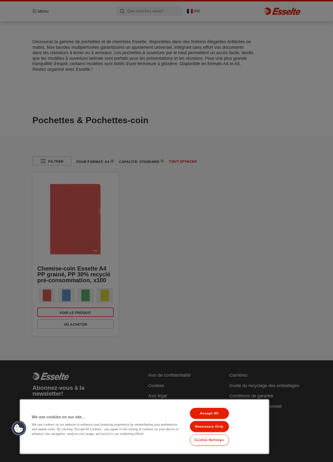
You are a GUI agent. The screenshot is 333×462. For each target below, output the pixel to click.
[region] (144, 426)
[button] (19, 428)
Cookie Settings (209, 440)
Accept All (209, 413)
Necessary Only (209, 426)
